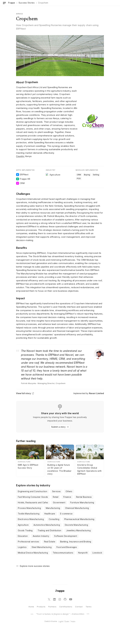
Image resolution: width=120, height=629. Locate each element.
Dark (67, 621)
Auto (73, 621)
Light (61, 621)
